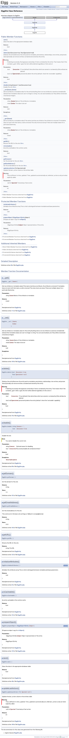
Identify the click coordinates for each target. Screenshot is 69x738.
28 (11, 265)
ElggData (30, 197)
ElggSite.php (19, 265)
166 (13, 527)
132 (13, 615)
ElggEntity (30, 194)
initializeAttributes (9, 204)
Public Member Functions (41, 9)
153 (13, 495)
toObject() (22, 219)
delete (5, 52)
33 (12, 585)
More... (6, 50)
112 (13, 310)
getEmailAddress (9, 163)
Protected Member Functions (54, 9)
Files (39, 6)
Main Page (5, 6)
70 (12, 415)
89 (12, 466)
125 (13, 554)
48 (12, 681)
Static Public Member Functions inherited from (19, 247)
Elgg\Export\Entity (19, 217)
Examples (46, 6)
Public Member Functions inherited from (17, 194)
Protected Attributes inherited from (16, 252)
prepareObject (8, 217)
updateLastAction (9, 168)
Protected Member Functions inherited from (19, 236)
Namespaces (23, 6)
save (5, 39)
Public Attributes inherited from (15, 249)
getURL (6, 141)
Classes (32, 6)
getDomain (7, 159)
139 (13, 651)
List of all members (64, 9)
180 (13, 724)
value (14, 89)
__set (5, 89)
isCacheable (7, 146)
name (9, 89)
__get (5, 118)
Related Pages (14, 6)
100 (13, 361)
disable (6, 85)
